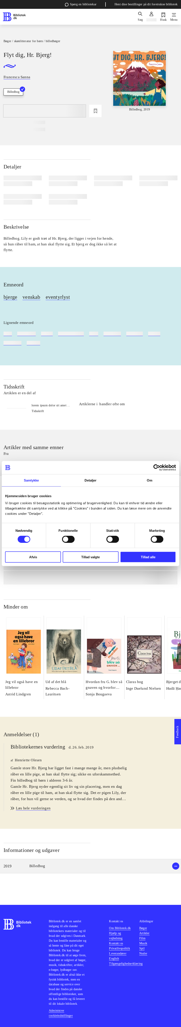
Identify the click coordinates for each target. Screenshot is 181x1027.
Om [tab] (149, 480)
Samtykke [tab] (31, 480)
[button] (90, 866)
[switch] (68, 539)
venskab (31, 297)
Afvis (33, 557)
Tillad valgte (90, 557)
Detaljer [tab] (91, 480)
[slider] (139, 84)
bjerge (10, 297)
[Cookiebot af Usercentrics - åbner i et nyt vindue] (156, 467)
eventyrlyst (58, 297)
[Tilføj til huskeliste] (95, 111)
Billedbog (13, 91)
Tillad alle (148, 557)
